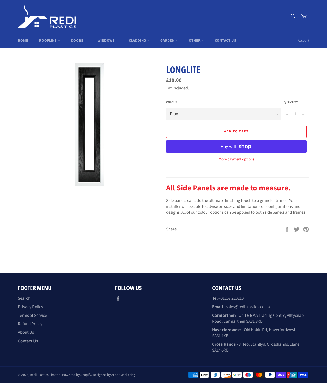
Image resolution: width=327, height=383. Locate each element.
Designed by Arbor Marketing (114, 374)
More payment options (236, 159)
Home (23, 40)
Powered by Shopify (76, 374)
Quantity (291, 102)
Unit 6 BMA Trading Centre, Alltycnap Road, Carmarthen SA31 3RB (258, 318)
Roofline (48, 40)
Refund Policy (30, 324)
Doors (78, 40)
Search (24, 298)
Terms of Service (32, 315)
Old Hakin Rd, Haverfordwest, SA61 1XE (254, 333)
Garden (168, 40)
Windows (106, 40)
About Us (26, 332)
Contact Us (225, 40)
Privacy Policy (30, 307)
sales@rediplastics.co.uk (248, 307)
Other (195, 40)
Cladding (138, 40)
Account (303, 40)
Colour (171, 102)
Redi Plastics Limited (45, 374)
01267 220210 (232, 298)
